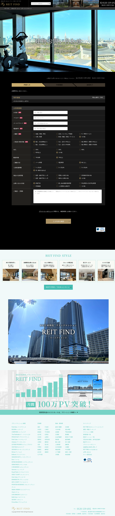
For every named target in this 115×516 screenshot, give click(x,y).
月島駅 (57, 454)
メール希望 (39, 162)
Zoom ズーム (15, 492)
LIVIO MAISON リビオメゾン (19, 494)
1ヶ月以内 (38, 167)
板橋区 (39, 449)
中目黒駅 (67, 449)
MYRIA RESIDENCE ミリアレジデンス (22, 462)
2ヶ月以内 (61, 167)
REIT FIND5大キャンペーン (57, 287)
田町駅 (57, 439)
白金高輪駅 (58, 437)
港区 (39, 427)
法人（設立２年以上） (64, 141)
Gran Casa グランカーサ (18, 477)
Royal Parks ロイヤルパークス (20, 472)
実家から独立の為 (63, 175)
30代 (59, 149)
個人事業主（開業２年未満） (89, 144)
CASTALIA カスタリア (18, 447)
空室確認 (38, 186)
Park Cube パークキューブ (19, 439)
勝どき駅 (57, 442)
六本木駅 (57, 429)
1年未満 (38, 157)
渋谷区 (39, 429)
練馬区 (47, 449)
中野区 (39, 447)
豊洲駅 (67, 434)
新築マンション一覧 (89, 437)
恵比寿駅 (67, 429)
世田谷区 (47, 439)
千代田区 (47, 432)
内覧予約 (38, 183)
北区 (39, 444)
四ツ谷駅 (67, 442)
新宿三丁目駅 (69, 437)
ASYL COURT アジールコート (20, 482)
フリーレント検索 (88, 432)
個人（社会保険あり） (42, 141)
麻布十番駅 (58, 427)
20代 (37, 149)
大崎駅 (67, 447)
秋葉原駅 (67, 454)
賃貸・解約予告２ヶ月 (42, 178)
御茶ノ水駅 (68, 452)
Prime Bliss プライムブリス (19, 502)
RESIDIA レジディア (17, 429)
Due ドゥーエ (15, 459)
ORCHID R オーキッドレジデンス (21, 449)
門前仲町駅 (68, 432)
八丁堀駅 (57, 452)
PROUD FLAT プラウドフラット (20, 437)
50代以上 (38, 152)
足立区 (39, 452)
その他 (83, 136)
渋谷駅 (67, 427)
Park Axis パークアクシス (19, 427)
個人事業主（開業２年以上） (89, 141)
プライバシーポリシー (45, 211)
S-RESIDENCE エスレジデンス (20, 467)
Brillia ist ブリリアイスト (18, 454)
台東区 (47, 437)
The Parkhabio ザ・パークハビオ (21, 434)
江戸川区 (40, 454)
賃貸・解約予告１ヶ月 (42, 175)
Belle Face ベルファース (18, 497)
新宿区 (39, 432)
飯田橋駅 (67, 439)
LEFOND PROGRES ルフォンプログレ (22, 444)
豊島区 (47, 442)
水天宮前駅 (58, 447)
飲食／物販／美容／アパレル (66, 136)
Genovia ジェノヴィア (18, 469)
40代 (82, 149)
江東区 (47, 429)
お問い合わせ (87, 452)
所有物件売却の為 (86, 175)
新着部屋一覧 (87, 434)
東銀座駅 (57, 449)
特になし (84, 162)
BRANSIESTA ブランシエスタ (20, 479)
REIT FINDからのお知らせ (90, 449)
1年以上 (60, 157)
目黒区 (47, 434)
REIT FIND (6, 8)
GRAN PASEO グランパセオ (19, 464)
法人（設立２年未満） (64, 144)
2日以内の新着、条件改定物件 (91, 439)
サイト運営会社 (87, 454)
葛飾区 (47, 452)
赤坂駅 (57, 432)
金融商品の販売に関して (90, 447)
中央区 (47, 427)
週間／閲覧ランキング (89, 429)
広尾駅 (57, 434)
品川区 (39, 434)
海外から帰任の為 (63, 178)
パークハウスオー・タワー (21, 101)
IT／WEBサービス (86, 134)
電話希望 (61, 162)
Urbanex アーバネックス (19, 442)
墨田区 (39, 439)
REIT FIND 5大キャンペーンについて (93, 427)
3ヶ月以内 (84, 167)
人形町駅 (57, 444)
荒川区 (47, 444)
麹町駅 (67, 444)
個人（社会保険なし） (42, 144)
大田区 (39, 442)
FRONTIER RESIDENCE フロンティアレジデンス (23, 486)
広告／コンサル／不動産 (65, 134)
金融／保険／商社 (41, 134)
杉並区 (47, 447)
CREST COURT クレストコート (20, 474)
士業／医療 (39, 136)
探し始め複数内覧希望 (64, 183)
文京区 (39, 437)
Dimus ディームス (17, 452)
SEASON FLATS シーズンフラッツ (21, 457)
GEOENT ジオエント (17, 499)
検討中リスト (87, 442)
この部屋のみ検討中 (64, 186)
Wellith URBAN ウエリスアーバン (21, 489)
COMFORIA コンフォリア (19, 432)
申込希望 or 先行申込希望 (88, 183)
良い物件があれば (41, 170)
